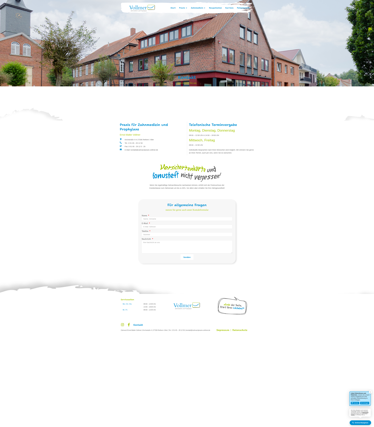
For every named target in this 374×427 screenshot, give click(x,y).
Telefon (145, 231)
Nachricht (147, 239)
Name (145, 215)
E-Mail (145, 223)
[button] (4, 422)
